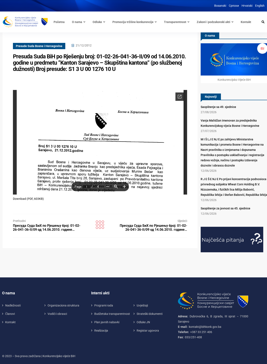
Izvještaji (142, 305)
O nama (77, 22)
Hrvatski (247, 5)
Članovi (10, 313)
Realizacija (101, 330)
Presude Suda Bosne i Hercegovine (39, 46)
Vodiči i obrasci (57, 313)
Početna (59, 22)
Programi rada (103, 305)
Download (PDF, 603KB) (28, 198)
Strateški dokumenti (149, 313)
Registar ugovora (148, 330)
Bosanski (220, 5)
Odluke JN (143, 322)
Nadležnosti (13, 305)
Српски (234, 5)
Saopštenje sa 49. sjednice (218, 107)
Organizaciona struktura (63, 305)
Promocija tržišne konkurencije (133, 22)
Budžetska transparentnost (112, 313)
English (259, 5)
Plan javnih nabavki (106, 322)
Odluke (97, 22)
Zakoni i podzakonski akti (213, 22)
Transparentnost (175, 22)
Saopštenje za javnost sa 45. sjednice (225, 208)
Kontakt (246, 22)
